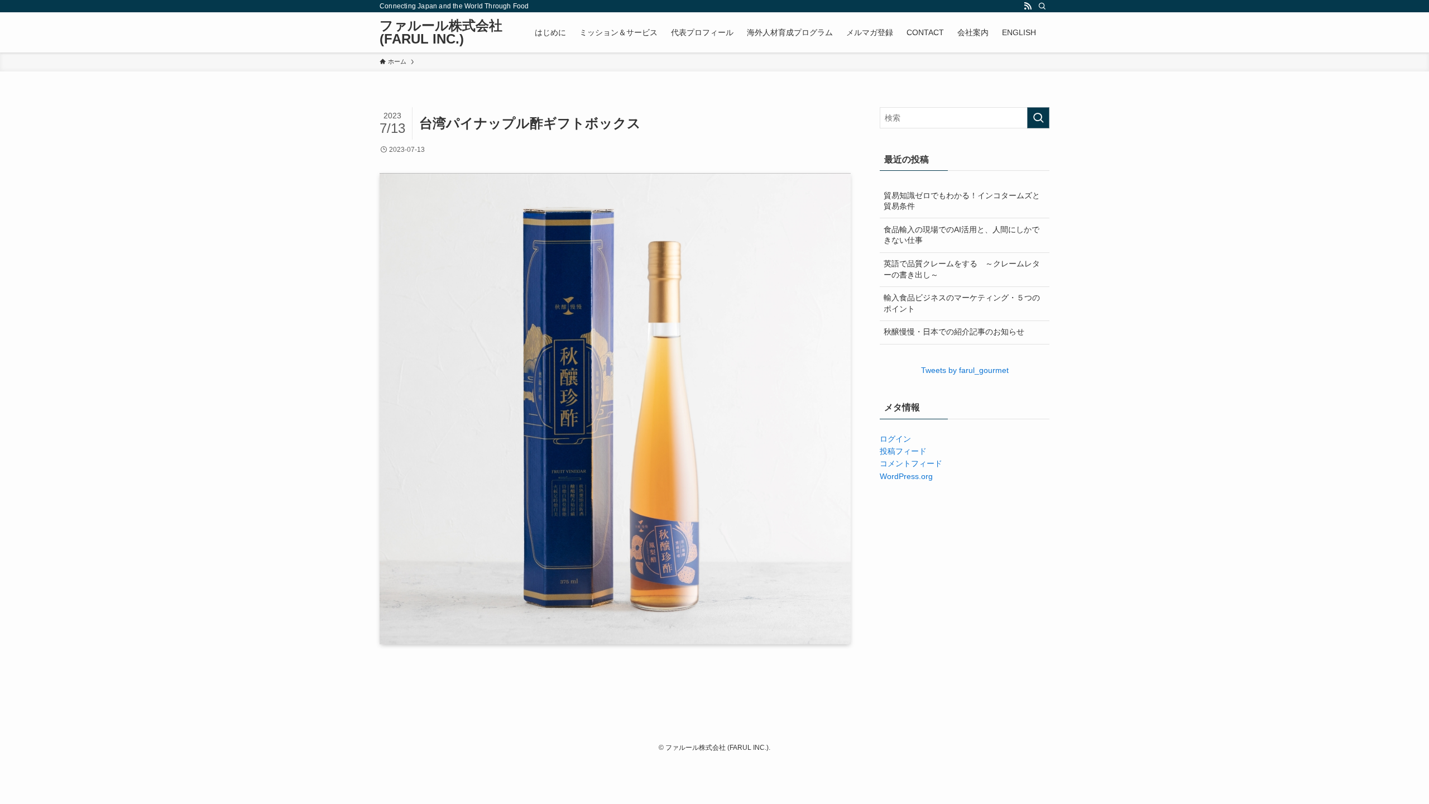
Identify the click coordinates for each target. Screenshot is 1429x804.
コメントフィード (911, 463)
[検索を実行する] (1038, 117)
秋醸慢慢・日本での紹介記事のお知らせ (954, 331)
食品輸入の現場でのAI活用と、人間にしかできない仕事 (961, 235)
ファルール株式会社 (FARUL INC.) (441, 32)
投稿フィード (903, 451)
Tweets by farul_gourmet (965, 370)
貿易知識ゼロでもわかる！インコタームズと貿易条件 (962, 201)
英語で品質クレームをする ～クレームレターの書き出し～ (962, 269)
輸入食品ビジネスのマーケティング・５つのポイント (962, 303)
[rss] (1027, 6)
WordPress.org (906, 476)
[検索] (1042, 6)
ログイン (895, 438)
